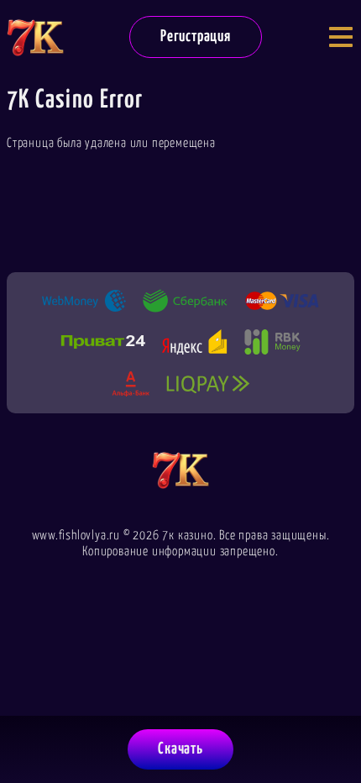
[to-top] (332, 684)
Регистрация (195, 37)
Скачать (180, 749)
